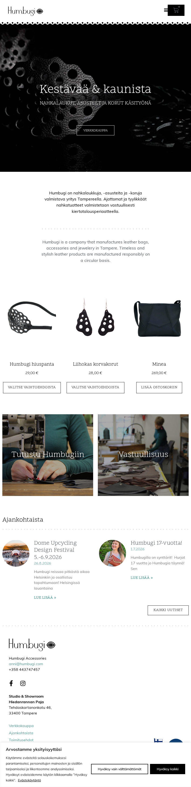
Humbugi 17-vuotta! (156, 543)
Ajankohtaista (21, 733)
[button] (166, 10)
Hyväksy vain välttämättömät (119, 769)
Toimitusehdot (21, 740)
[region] (95, 764)
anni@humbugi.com (26, 664)
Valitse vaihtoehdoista (32, 387)
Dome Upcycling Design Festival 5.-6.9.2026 (55, 550)
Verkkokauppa (21, 726)
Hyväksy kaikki (167, 769)
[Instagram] (23, 683)
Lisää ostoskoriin (159, 387)
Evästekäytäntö (29, 780)
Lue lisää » (45, 597)
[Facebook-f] (11, 683)
